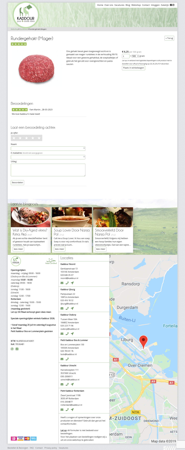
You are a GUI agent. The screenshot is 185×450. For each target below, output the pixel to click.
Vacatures (63, 447)
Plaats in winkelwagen (133, 67)
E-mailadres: (27, 153)
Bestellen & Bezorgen (18, 447)
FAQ (32, 447)
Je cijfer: (14, 132)
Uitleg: (14, 161)
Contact (39, 447)
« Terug (169, 38)
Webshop (14, 29)
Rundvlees (24, 29)
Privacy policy (50, 447)
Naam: (14, 144)
